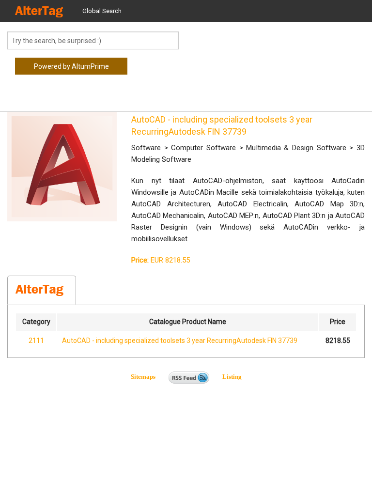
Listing (232, 376)
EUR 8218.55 (160, 260)
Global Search (102, 11)
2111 (36, 340)
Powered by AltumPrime (71, 66)
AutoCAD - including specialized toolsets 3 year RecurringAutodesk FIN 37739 (179, 340)
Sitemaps (149, 376)
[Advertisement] (84, 97)
